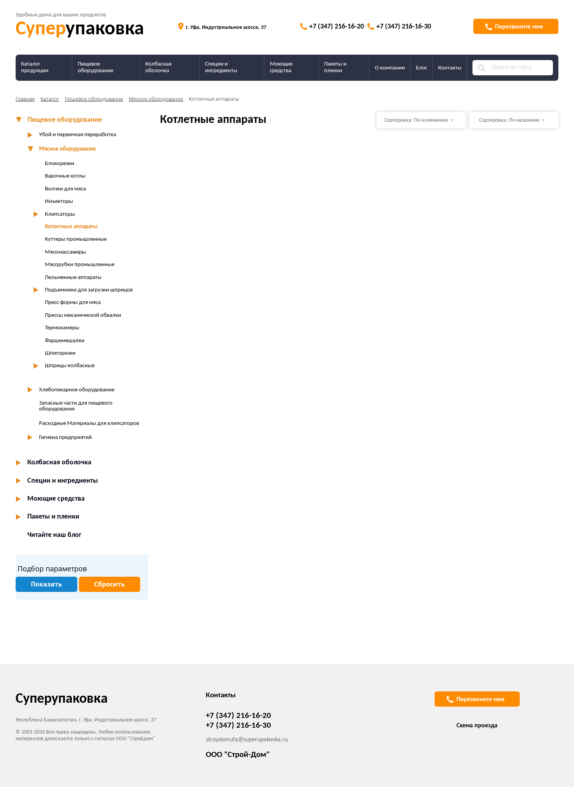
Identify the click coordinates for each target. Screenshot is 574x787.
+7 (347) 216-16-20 (336, 26)
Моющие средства (281, 67)
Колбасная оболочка (158, 67)
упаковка (80, 29)
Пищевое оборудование (95, 67)
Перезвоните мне (519, 27)
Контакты (450, 68)
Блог (421, 68)
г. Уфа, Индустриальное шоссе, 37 (226, 27)
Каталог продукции (34, 67)
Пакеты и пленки (335, 67)
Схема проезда (476, 726)
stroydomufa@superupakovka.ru (247, 740)
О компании (390, 68)
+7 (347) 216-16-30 (403, 26)
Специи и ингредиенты (221, 67)
